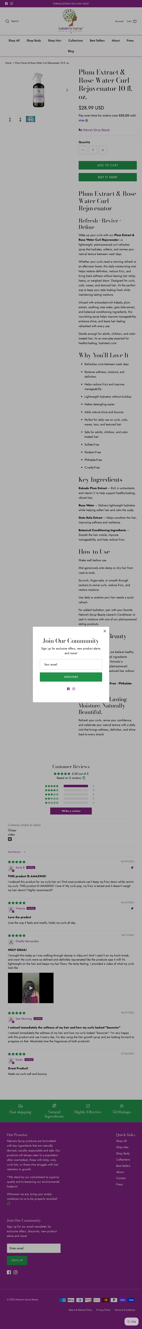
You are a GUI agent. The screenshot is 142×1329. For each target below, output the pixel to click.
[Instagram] (73, 689)
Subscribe (71, 677)
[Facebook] (68, 689)
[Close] (105, 631)
